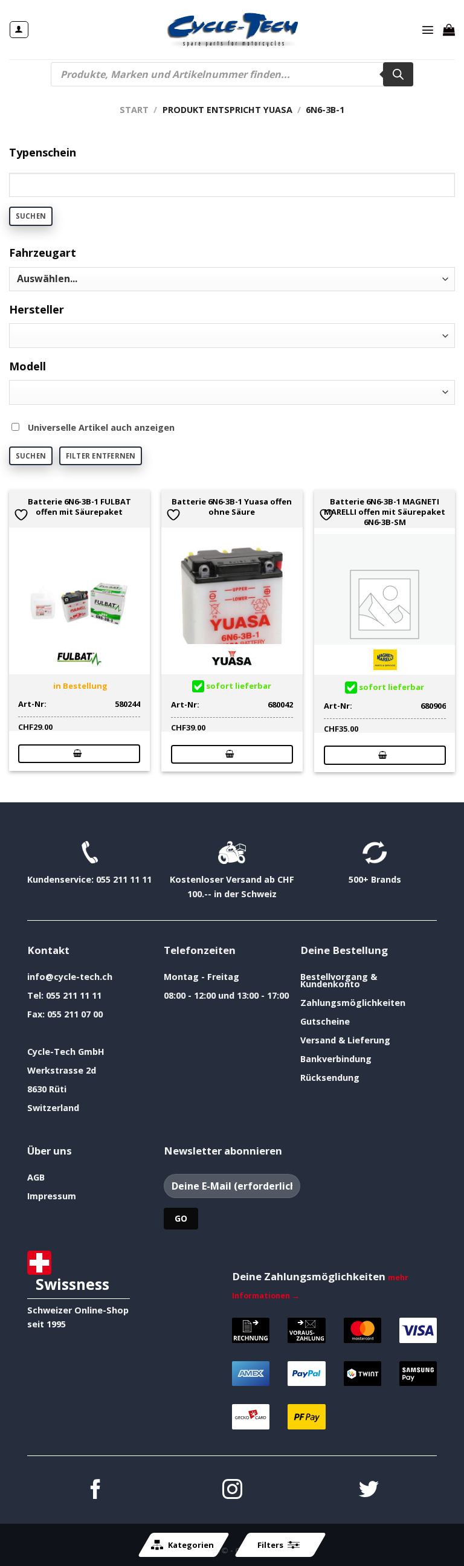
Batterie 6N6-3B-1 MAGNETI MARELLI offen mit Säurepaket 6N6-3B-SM (384, 512)
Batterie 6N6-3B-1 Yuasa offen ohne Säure (232, 507)
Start (134, 109)
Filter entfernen (101, 455)
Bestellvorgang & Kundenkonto (338, 980)
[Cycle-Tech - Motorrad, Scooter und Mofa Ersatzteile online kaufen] (232, 30)
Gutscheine (325, 1021)
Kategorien (191, 1544)
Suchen (31, 216)
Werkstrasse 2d (61, 1070)
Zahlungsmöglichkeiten (352, 1002)
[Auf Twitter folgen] (369, 1491)
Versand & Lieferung (345, 1040)
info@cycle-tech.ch (69, 976)
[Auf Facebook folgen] (96, 1491)
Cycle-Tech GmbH (66, 1051)
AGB (36, 1177)
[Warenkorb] (449, 29)
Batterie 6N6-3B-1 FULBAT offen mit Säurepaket (79, 507)
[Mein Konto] (19, 30)
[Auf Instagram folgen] (232, 1491)
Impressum (51, 1196)
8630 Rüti (46, 1089)
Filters (270, 1544)
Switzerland (53, 1107)
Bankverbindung (336, 1059)
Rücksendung (329, 1077)
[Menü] (427, 30)
